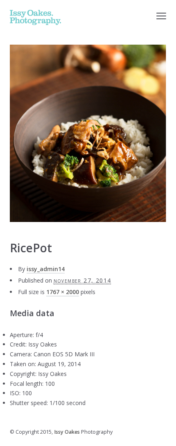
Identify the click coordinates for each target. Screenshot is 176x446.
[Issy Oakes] (35, 17)
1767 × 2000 (62, 292)
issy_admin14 (46, 269)
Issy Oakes (67, 431)
